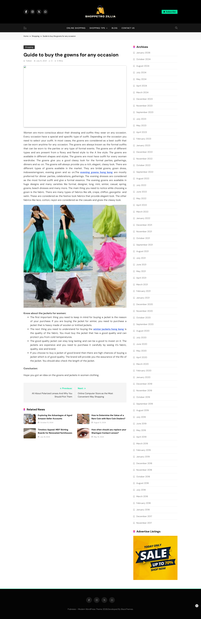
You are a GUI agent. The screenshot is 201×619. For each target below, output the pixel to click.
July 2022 (141, 185)
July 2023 (141, 118)
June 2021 (141, 264)
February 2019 (143, 450)
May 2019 (141, 430)
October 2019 (143, 397)
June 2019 (141, 423)
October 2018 (143, 476)
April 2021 (141, 277)
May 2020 (141, 350)
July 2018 (141, 489)
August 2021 (142, 251)
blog (114, 28)
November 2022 (144, 158)
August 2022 (142, 178)
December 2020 (144, 304)
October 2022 (143, 165)
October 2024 (143, 59)
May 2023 (141, 125)
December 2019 (144, 383)
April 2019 (141, 436)
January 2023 (143, 145)
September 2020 (145, 324)
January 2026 (143, 52)
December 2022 (144, 152)
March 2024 (142, 92)
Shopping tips (97, 28)
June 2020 (141, 344)
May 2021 (141, 271)
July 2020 (141, 337)
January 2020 (143, 377)
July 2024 (141, 72)
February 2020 (143, 370)
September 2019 (144, 403)
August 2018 (142, 483)
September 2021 (144, 244)
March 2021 (142, 284)
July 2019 (141, 417)
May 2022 (141, 198)
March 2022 (142, 211)
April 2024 (141, 85)
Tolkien (29, 61)
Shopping (29, 47)
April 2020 (141, 357)
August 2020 (142, 330)
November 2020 (144, 311)
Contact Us (128, 28)
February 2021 (143, 291)
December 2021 (144, 225)
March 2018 (142, 496)
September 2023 (144, 112)
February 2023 (143, 138)
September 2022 (144, 171)
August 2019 (142, 410)
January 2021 (143, 297)
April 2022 (141, 205)
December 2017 (144, 516)
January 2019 (143, 456)
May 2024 (141, 79)
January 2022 (143, 218)
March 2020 (142, 364)
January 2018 (143, 509)
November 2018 (144, 469)
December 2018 (144, 463)
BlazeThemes (127, 609)
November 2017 (144, 522)
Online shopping (76, 28)
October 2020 (143, 317)
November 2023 (144, 105)
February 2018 (143, 503)
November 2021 (144, 231)
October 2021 (143, 238)
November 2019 (144, 390)
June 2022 (141, 191)
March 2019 (142, 443)
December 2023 (144, 99)
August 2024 (142, 65)
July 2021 (141, 258)
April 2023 (141, 132)
